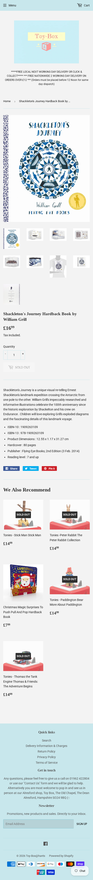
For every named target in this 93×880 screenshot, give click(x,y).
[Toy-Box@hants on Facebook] (45, 844)
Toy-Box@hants (35, 855)
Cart (86, 5)
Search (46, 740)
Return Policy (46, 751)
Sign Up (82, 824)
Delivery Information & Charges (46, 746)
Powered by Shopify (61, 855)
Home (7, 101)
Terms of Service (47, 762)
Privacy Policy (46, 757)
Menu (12, 5)
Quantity (9, 346)
